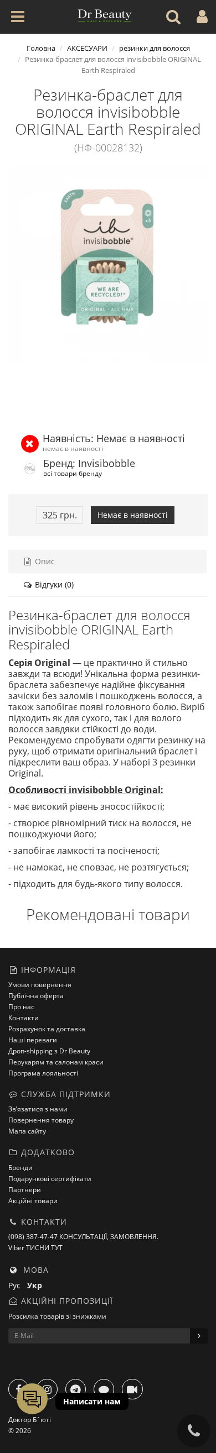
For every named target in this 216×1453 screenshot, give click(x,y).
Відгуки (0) (53, 584)
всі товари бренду (72, 473)
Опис (44, 561)
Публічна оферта (36, 995)
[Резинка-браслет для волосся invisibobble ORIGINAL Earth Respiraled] (108, 265)
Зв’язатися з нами (38, 1109)
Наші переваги (32, 1040)
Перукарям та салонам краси (56, 1062)
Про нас (21, 1006)
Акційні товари (33, 1200)
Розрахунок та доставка (46, 1029)
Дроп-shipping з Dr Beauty (49, 1051)
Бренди (20, 1167)
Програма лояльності (43, 1073)
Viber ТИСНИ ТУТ (35, 1247)
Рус (17, 1285)
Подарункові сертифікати (49, 1178)
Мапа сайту (27, 1131)
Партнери (24, 1189)
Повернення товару (41, 1120)
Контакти (23, 1017)
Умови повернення (39, 984)
